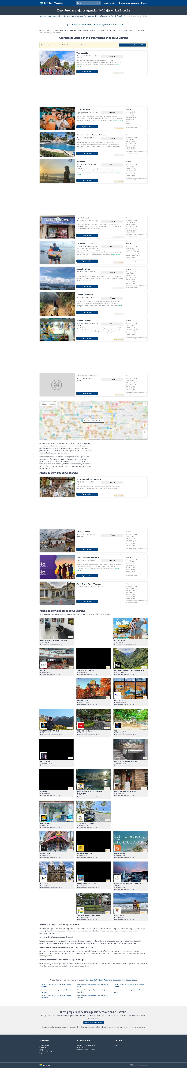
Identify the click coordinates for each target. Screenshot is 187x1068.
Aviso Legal (79, 1047)
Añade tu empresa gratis (129, 3)
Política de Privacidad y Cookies (85, 1049)
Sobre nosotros (44, 1045)
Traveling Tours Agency (85, 670)
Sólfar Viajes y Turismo (85, 823)
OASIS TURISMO (45, 761)
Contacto (116, 1045)
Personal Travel (82, 701)
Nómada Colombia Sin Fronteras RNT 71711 (129, 670)
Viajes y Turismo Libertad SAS (88, 557)
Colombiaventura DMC (85, 854)
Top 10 (67, 25)
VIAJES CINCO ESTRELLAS (86, 243)
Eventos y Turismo (83, 321)
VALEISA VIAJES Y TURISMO (49, 731)
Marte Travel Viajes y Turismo (88, 584)
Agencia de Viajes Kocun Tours (88, 479)
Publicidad (42, 1047)
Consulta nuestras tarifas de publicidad (132, 45)
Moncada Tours (45, 884)
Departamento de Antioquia (125, 980)
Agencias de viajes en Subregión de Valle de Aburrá (103, 16)
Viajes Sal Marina (83, 532)
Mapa (113, 56)
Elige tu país (46, 1065)
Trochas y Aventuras (84, 295)
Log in (144, 3)
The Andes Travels (83, 109)
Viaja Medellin (82, 53)
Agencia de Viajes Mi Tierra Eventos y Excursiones (90, 792)
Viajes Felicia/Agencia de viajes (125, 792)
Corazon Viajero (119, 640)
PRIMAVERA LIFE (120, 916)
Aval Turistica (45, 823)
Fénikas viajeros (120, 854)
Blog (40, 1053)
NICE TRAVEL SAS (120, 701)
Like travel (80, 162)
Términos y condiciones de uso (85, 1045)
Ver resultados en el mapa (93, 421)
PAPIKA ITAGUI (45, 854)
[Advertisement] (93, 90)
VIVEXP (42, 670)
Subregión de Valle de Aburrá (97, 980)
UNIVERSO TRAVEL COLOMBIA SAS (126, 761)
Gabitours (43, 792)
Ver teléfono (88, 72)
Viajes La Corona (120, 731)
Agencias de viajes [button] (109, 3)
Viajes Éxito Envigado (84, 731)
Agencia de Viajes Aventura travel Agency (55, 640)
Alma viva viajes (83, 269)
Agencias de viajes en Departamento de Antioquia (65, 16)
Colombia (42, 16)
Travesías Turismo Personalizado (89, 916)
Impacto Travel (82, 218)
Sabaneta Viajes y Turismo (87, 376)
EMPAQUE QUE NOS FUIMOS (86, 884)
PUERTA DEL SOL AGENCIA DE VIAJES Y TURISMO (127, 885)
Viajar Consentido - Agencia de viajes (91, 135)
